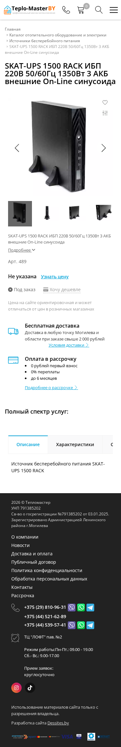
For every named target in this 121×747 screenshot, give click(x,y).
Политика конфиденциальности (46, 570)
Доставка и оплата (32, 554)
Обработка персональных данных (49, 579)
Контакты (22, 587)
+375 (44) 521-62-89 (45, 616)
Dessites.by (58, 723)
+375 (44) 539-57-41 (45, 625)
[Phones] (66, 10)
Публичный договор (33, 562)
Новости (20, 545)
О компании (24, 537)
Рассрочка (22, 595)
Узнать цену (55, 276)
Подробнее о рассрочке (49, 387)
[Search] (99, 10)
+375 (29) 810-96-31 (45, 607)
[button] (103, 148)
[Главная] (29, 10)
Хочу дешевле (64, 289)
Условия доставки (67, 345)
